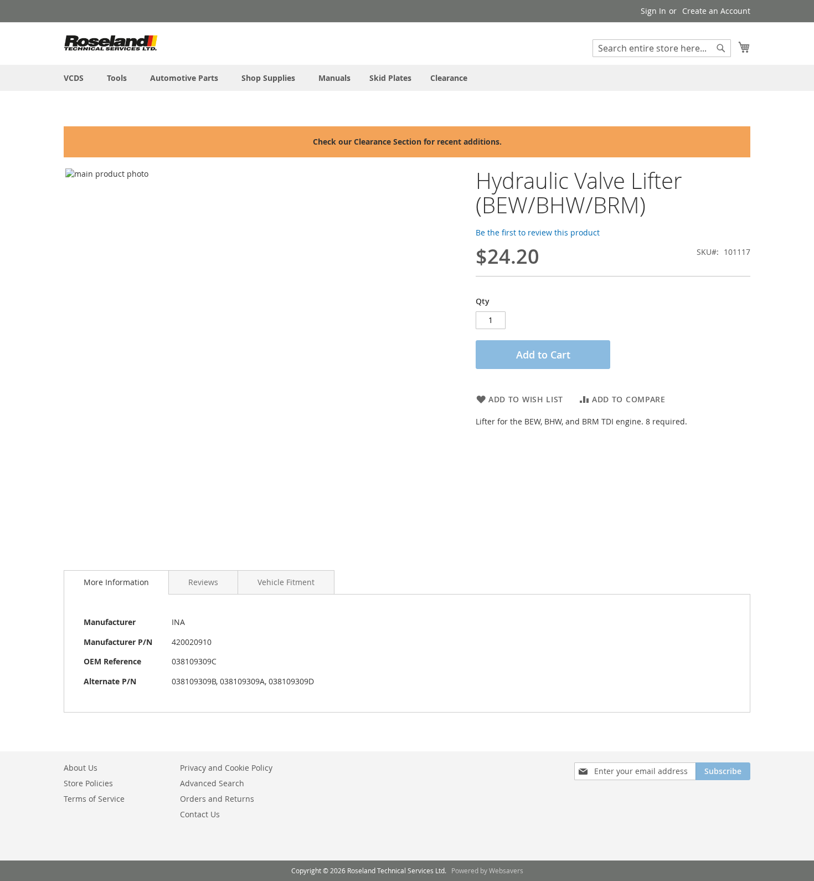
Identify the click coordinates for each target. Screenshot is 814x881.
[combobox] (662, 48)
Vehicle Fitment (286, 582)
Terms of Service (94, 798)
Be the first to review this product (538, 232)
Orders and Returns (217, 798)
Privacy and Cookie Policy (226, 767)
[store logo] (111, 43)
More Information (116, 582)
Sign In (653, 11)
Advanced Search (212, 783)
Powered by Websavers (487, 870)
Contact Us (200, 814)
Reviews (203, 582)
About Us (80, 767)
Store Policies (88, 783)
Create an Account (716, 11)
